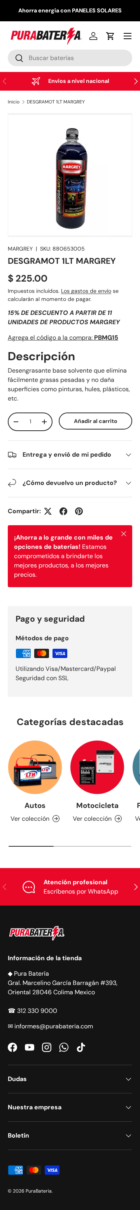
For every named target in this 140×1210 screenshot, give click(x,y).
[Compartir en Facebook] (63, 511)
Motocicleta (97, 805)
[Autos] (35, 767)
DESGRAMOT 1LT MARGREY (56, 102)
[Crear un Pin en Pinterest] (79, 511)
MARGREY (20, 248)
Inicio (13, 102)
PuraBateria (39, 1191)
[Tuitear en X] (48, 511)
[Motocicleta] (97, 767)
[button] (110, 36)
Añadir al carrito (95, 421)
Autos (35, 805)
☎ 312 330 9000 (32, 1011)
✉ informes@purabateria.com (50, 1026)
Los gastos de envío (86, 290)
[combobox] (70, 58)
